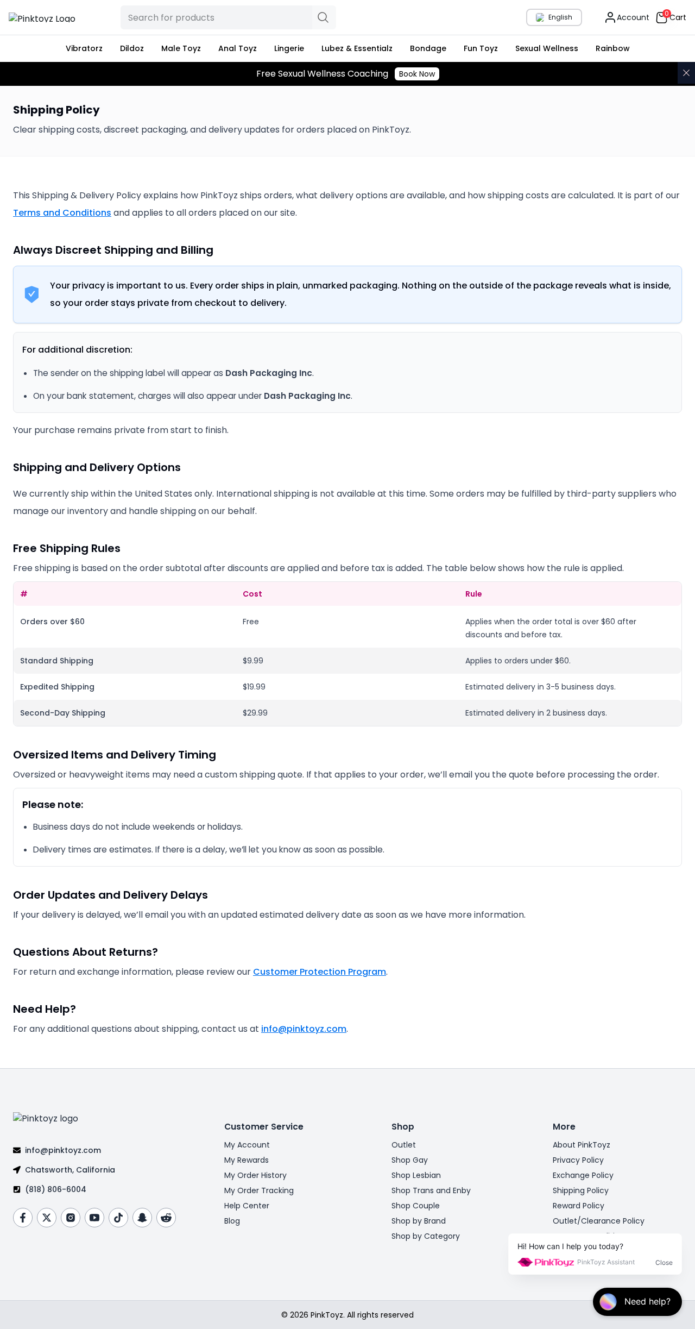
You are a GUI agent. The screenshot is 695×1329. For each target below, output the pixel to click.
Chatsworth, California (70, 1169)
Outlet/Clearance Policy (599, 1220)
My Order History (255, 1175)
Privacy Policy (578, 1160)
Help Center (246, 1205)
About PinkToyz (581, 1144)
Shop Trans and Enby (431, 1190)
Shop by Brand (418, 1220)
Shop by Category (425, 1236)
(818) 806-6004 (55, 1189)
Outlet (403, 1144)
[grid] (347, 654)
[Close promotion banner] (686, 73)
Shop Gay (409, 1160)
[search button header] (324, 17)
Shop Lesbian (416, 1175)
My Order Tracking (259, 1190)
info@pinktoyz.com (303, 1029)
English (560, 17)
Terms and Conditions (62, 212)
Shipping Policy (581, 1190)
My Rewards (246, 1160)
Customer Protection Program (319, 972)
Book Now (417, 73)
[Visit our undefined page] (23, 1217)
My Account (247, 1144)
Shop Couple (415, 1205)
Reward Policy (578, 1205)
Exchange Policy (583, 1175)
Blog (232, 1220)
